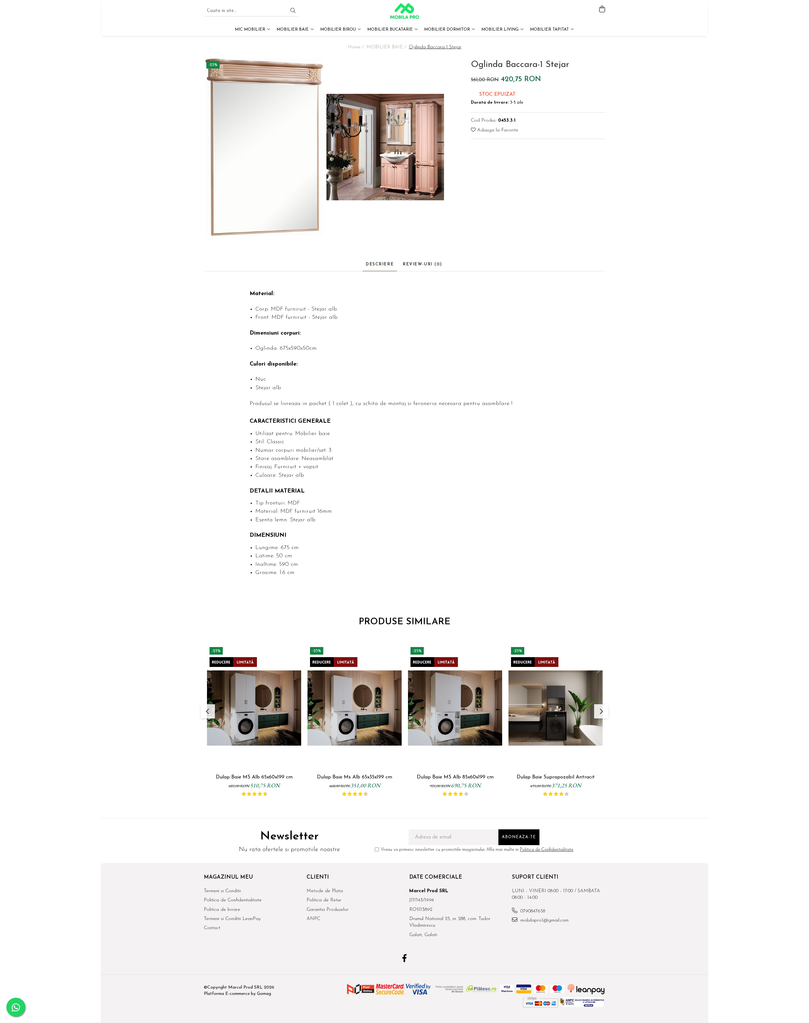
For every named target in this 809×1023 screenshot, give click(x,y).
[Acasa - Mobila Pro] (404, 11)
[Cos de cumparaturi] (602, 10)
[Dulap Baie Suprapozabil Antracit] (555, 708)
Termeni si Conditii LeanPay (232, 919)
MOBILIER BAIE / (387, 47)
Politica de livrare (222, 909)
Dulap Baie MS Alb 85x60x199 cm (455, 777)
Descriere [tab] (380, 264)
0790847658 (532, 911)
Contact (212, 928)
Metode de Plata (325, 891)
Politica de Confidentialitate (546, 849)
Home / (356, 47)
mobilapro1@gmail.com (544, 920)
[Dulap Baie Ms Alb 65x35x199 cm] (354, 708)
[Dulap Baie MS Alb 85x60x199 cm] (455, 708)
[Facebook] (404, 959)
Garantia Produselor (328, 909)
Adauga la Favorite (497, 130)
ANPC (313, 919)
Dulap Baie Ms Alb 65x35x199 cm (354, 777)
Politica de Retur (324, 900)
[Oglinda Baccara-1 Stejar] (264, 147)
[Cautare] (293, 11)
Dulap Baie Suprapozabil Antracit (556, 777)
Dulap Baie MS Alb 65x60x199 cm (254, 777)
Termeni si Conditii (222, 891)
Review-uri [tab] (422, 264)
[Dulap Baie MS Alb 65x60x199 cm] (254, 708)
